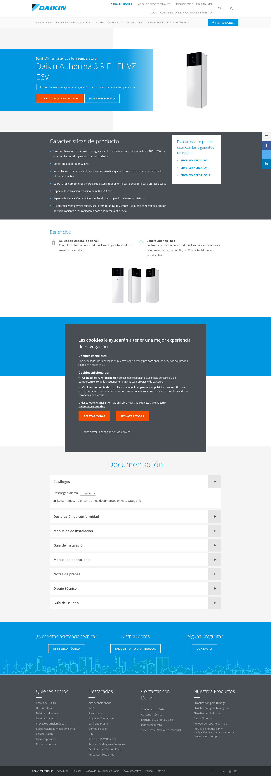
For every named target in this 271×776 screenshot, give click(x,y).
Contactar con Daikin (153, 709)
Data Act (160, 770)
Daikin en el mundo (47, 713)
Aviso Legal (63, 770)
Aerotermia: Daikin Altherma (168, 22)
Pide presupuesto (151, 725)
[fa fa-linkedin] (224, 771)
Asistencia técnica (151, 714)
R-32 (91, 708)
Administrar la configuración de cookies (107, 431)
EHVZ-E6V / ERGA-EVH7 (195, 175)
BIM (90, 734)
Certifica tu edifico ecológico (105, 749)
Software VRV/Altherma (102, 739)
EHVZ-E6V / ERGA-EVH (195, 168)
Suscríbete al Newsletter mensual (161, 730)
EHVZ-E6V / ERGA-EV (194, 160)
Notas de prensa (46, 744)
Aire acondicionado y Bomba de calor (62, 22)
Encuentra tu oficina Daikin (157, 719)
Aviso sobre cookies (92, 406)
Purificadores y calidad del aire (119, 22)
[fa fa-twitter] (218, 771)
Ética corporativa (46, 739)
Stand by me (95, 713)
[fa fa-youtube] (230, 771)
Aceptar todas (94, 416)
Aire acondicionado (99, 703)
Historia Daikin (44, 708)
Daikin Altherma (203, 718)
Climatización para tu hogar (210, 703)
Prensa (149, 770)
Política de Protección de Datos (102, 770)
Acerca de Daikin (46, 703)
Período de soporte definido (210, 723)
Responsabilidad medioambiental (55, 728)
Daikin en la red (45, 718)
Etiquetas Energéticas (101, 718)
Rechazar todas (132, 416)
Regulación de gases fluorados (106, 744)
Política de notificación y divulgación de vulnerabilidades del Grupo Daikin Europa (214, 732)
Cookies (76, 770)
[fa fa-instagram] (236, 771)
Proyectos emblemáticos (51, 723)
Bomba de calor (98, 728)
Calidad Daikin (44, 734)
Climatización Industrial (207, 713)
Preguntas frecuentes (101, 754)
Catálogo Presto (98, 723)
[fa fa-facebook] (212, 771)
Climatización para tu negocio (211, 708)
